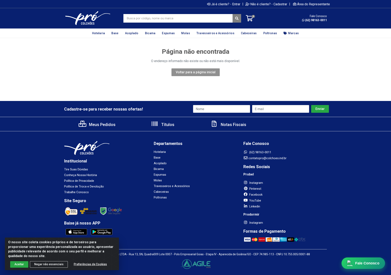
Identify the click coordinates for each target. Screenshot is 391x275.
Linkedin (254, 206)
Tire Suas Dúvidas (76, 169)
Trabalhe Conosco (76, 192)
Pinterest (254, 189)
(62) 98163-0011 (316, 20)
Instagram (255, 183)
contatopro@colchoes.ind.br (267, 158)
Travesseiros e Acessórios (172, 186)
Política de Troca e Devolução (84, 186)
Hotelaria (160, 152)
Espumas (160, 174)
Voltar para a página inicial (195, 72)
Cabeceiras (161, 192)
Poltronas (160, 197)
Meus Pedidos (101, 124)
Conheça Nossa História (80, 175)
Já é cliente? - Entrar (225, 4)
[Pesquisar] (237, 18)
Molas (158, 180)
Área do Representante (313, 4)
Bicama (159, 169)
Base (157, 157)
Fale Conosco (367, 263)
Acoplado (160, 163)
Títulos (167, 124)
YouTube (254, 200)
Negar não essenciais (49, 264)
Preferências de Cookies (90, 264)
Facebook (255, 194)
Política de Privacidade (79, 181)
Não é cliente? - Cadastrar (268, 4)
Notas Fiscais (233, 124)
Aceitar (19, 264)
